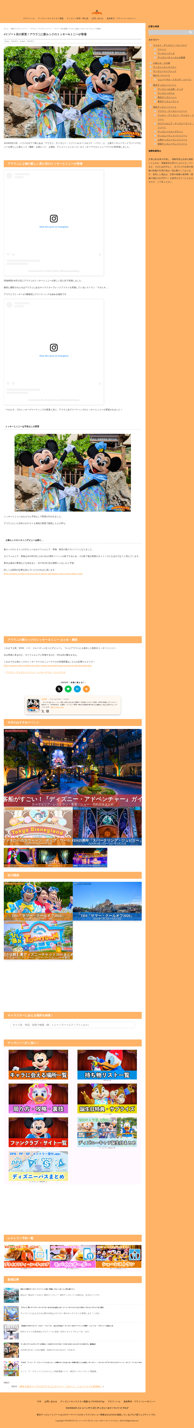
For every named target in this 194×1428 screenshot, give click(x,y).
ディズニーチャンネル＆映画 (171, 57)
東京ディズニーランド (168, 101)
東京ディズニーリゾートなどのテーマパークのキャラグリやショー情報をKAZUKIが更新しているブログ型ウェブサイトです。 (97, 1415)
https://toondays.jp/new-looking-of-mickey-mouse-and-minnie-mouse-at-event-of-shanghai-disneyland (48, 665)
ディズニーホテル (166, 93)
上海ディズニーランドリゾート (172, 140)
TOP (39, 1401)
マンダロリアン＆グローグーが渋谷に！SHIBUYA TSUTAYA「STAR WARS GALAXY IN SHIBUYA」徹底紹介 (58, 1344)
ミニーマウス (59, 672)
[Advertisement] (73, 610)
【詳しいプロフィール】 (57, 707)
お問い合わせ (97, 18)
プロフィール (29, 18)
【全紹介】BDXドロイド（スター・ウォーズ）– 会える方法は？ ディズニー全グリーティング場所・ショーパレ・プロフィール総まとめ (66, 1326)
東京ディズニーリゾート (164, 85)
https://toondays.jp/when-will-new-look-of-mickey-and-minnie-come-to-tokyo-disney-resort (43, 574)
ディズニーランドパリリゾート (172, 136)
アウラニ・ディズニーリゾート (20, 672)
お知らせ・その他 (161, 63)
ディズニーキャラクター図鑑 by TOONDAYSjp (82, 1401)
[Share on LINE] (68, 689)
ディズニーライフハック (164, 71)
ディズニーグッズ (166, 53)
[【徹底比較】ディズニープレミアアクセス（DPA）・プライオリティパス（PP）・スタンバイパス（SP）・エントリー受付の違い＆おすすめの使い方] (38, 1180)
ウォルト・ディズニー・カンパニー (170, 45)
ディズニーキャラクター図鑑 (51, 18)
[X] (44, 711)
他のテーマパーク (161, 75)
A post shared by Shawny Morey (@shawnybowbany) (53, 271)
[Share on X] (59, 689)
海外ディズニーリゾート (164, 107)
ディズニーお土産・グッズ (170, 89)
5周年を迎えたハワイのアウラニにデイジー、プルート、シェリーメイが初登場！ (60, 1386)
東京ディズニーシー (167, 97)
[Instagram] (48, 711)
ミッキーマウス (44, 672)
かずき (44, 699)
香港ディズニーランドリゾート (172, 144)
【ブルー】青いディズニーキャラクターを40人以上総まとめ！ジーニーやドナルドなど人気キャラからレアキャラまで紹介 (62, 1307)
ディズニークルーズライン (170, 132)
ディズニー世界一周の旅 (77, 18)
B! (77, 689)
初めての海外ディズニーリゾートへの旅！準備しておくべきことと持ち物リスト (47, 1289)
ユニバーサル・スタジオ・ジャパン (175, 79)
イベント (162, 49)
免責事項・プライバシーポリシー (121, 18)
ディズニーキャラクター (164, 67)
